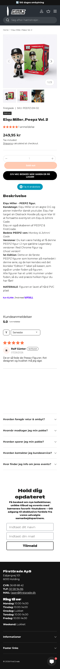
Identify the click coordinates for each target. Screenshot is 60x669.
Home (5, 30)
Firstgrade (8, 108)
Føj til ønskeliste (31, 186)
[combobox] (30, 20)
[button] (48, 11)
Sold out (30, 165)
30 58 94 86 (16, 589)
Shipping (8, 143)
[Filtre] (6, 332)
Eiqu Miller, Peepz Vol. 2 (21, 30)
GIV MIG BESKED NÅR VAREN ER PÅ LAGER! (30, 175)
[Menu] (55, 11)
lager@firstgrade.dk (23, 592)
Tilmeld (30, 545)
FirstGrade (15, 661)
